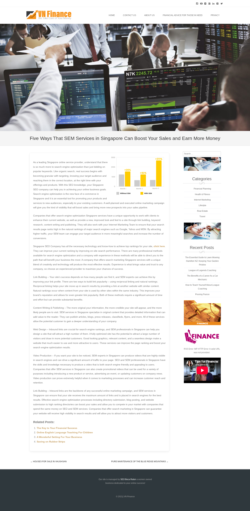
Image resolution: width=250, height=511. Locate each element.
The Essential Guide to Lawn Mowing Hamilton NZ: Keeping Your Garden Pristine (202, 261)
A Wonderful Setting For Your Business (59, 437)
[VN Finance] (48, 15)
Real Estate (202, 211)
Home (112, 15)
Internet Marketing (202, 200)
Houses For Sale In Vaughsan (48, 461)
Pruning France (202, 294)
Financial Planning (202, 189)
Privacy (215, 15)
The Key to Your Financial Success (57, 428)
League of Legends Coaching (202, 270)
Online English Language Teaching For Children (65, 432)
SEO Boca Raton (128, 479)
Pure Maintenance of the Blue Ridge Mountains (139, 461)
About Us (149, 15)
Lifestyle (202, 205)
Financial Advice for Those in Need (183, 15)
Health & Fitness (202, 194)
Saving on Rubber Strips (51, 441)
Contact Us (129, 15)
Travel (202, 216)
